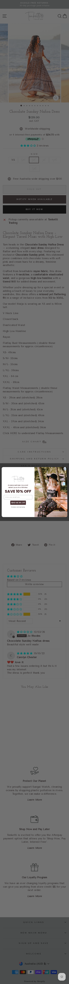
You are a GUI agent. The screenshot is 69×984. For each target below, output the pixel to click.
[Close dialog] (65, 469)
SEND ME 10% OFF (18, 503)
